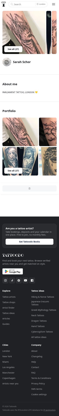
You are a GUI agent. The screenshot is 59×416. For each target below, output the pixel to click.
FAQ (33, 372)
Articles (6, 318)
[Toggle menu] (54, 4)
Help (33, 361)
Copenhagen (8, 378)
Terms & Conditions (41, 378)
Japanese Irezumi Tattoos (40, 303)
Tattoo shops (8, 302)
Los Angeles (8, 367)
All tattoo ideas (38, 337)
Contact (35, 367)
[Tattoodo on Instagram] (5, 280)
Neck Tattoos (37, 315)
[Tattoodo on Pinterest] (19, 280)
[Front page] (3, 4)
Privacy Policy (38, 383)
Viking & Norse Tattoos (42, 296)
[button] (20, 132)
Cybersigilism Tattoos (42, 331)
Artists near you (10, 383)
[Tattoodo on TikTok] (12, 280)
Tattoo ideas (8, 313)
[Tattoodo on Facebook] (32, 280)
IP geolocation (49, 410)
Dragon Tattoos (39, 320)
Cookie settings (39, 394)
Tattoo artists (9, 296)
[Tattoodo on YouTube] (25, 280)
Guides (6, 324)
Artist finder (8, 307)
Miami (5, 361)
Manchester (8, 372)
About (34, 351)
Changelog (36, 356)
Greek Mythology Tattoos (43, 309)
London (6, 351)
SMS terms (36, 389)
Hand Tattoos (38, 326)
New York (7, 356)
